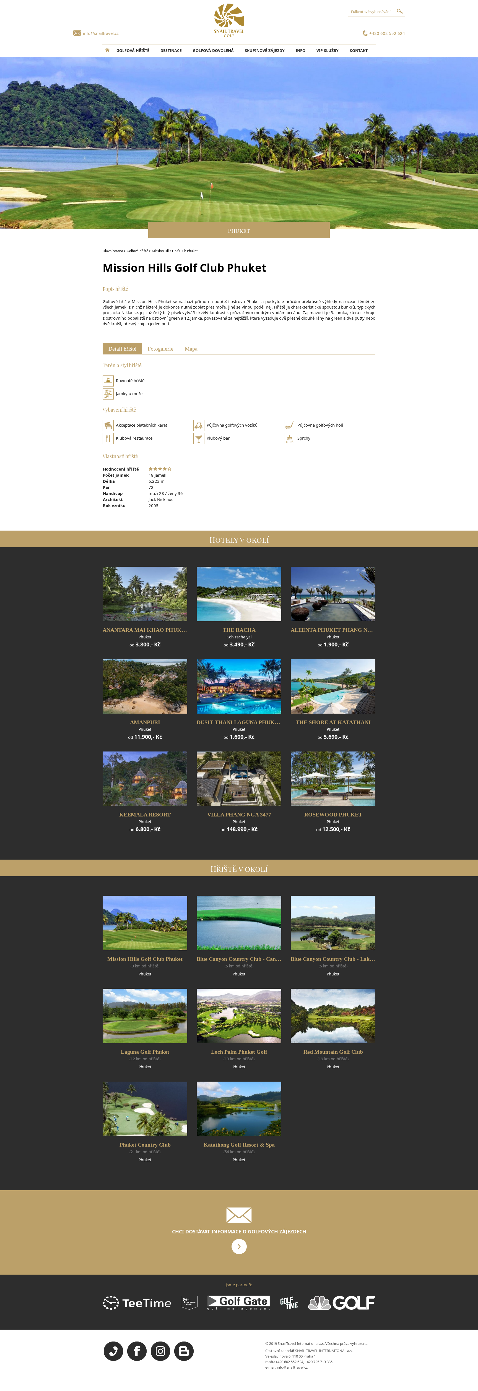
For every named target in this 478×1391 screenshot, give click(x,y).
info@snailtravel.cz (101, 33)
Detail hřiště (122, 349)
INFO (300, 50)
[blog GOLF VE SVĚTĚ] (184, 1359)
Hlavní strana (113, 251)
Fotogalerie (160, 349)
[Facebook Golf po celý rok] (137, 1359)
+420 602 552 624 (387, 33)
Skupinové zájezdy (265, 50)
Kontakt (359, 50)
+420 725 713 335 (318, 1361)
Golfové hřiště (137, 251)
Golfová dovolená (213, 50)
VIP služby (327, 50)
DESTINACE (171, 50)
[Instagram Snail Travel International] (160, 1359)
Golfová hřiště (132, 50)
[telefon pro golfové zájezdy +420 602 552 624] (113, 1359)
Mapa (191, 349)
